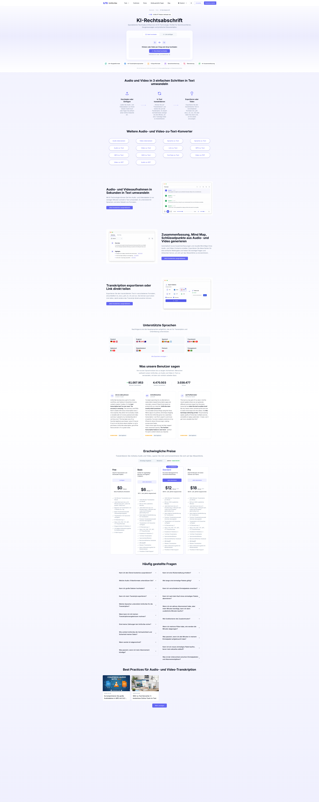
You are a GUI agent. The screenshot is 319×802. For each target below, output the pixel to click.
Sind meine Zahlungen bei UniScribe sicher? (135, 624)
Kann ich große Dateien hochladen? (132, 588)
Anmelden (198, 3)
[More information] (124, 519)
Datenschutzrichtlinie (177, 68)
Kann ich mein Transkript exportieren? (133, 596)
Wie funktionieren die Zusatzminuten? (176, 619)
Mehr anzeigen (159, 705)
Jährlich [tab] (173, 460)
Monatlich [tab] (159, 460)
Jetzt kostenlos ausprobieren (119, 207)
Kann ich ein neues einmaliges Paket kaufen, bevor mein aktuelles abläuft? (179, 648)
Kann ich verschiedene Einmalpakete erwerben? (180, 588)
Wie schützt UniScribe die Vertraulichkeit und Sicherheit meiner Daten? (135, 633)
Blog (169, 3)
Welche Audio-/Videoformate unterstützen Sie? (136, 580)
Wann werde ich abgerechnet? (130, 642)
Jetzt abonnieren (147, 482)
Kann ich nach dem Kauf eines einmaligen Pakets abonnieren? (180, 597)
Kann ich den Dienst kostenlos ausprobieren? (135, 573)
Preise (145, 3)
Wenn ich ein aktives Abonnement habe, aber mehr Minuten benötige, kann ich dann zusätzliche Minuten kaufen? (179, 608)
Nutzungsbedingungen (164, 68)
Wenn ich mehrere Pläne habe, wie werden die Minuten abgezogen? (179, 628)
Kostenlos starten (210, 3)
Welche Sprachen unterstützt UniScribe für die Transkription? (136, 605)
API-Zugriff (142, 542)
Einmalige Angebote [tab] (145, 460)
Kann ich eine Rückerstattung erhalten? (177, 573)
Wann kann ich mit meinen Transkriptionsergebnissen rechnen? (132, 615)
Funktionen (136, 3)
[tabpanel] (159, 48)
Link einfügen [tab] (169, 34)
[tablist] (159, 34)
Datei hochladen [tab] (152, 34)
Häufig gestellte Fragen (157, 3)
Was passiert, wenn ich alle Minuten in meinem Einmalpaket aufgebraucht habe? (180, 638)
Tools (125, 3)
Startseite (151, 10)
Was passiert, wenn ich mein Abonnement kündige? (134, 651)
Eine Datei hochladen (160, 51)
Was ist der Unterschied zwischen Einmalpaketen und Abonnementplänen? (180, 658)
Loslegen (121, 480)
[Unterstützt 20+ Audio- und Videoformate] (169, 54)
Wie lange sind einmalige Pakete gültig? (177, 580)
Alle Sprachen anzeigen (158, 356)
